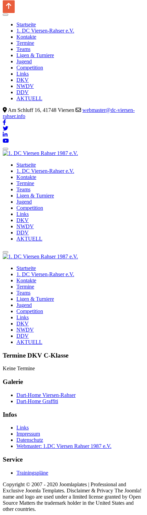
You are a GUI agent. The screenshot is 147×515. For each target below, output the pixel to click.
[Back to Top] (9, 6)
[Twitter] (5, 128)
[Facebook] (4, 122)
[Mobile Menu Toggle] (5, 15)
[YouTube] (6, 141)
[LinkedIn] (5, 135)
